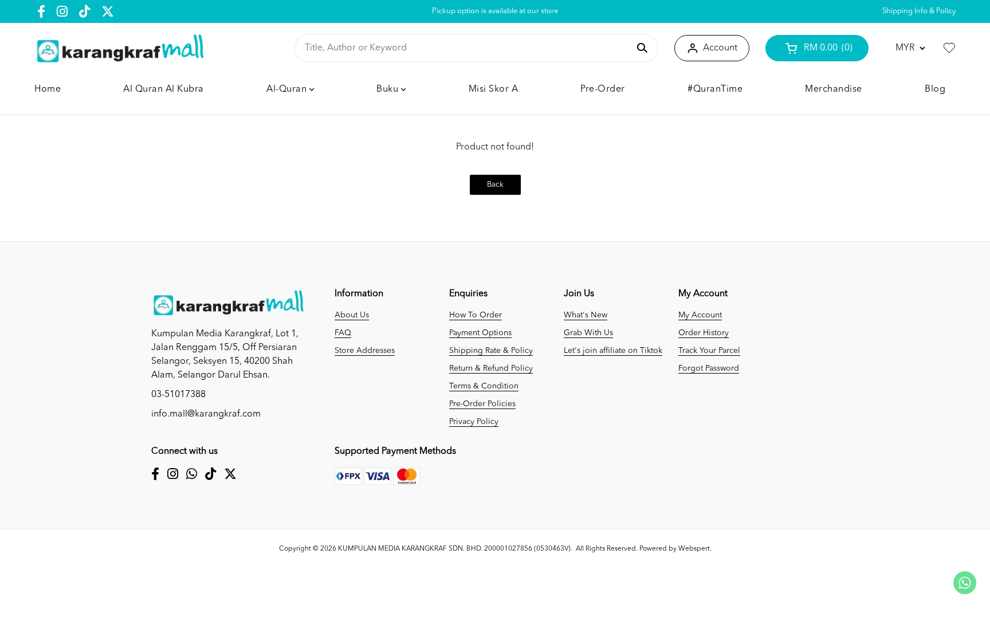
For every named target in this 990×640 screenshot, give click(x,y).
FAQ (343, 333)
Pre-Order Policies (482, 404)
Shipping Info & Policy (919, 11)
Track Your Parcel (709, 351)
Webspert (694, 548)
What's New (585, 315)
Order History (703, 333)
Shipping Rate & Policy (491, 351)
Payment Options (480, 333)
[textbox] (467, 48)
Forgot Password (708, 368)
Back (495, 185)
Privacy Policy (473, 422)
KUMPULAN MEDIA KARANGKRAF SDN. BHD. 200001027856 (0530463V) (454, 548)
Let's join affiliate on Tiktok (613, 351)
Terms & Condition (483, 386)
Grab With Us (588, 333)
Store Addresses (365, 351)
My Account (700, 315)
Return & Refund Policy (491, 368)
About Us (352, 315)
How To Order (475, 315)
